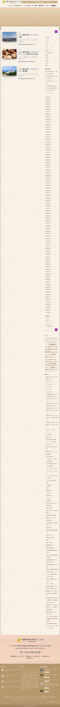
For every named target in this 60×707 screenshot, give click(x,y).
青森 (49, 369)
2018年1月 (48, 309)
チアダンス (49, 341)
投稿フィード (48, 321)
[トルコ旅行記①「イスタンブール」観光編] (9, 71)
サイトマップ (48, 389)
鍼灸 (52, 367)
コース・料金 (26, 5)
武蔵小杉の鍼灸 (53, 352)
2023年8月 (48, 190)
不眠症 (47, 487)
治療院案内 (53, 5)
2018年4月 (48, 307)
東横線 (49, 349)
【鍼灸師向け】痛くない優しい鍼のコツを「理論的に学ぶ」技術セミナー (51, 600)
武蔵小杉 (25, 678)
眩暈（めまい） (49, 535)
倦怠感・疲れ (49, 490)
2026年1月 (48, 116)
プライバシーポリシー (50, 429)
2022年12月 (48, 210)
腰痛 (50, 363)
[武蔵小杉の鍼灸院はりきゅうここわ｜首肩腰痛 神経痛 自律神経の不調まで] (12, 2)
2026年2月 (48, 114)
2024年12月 (48, 149)
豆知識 (47, 60)
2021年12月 (48, 241)
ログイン (47, 318)
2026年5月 (48, 106)
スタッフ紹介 (34, 5)
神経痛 (50, 361)
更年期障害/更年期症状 (51, 515)
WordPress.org (49, 326)
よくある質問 (48, 434)
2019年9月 (48, 304)
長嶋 (47, 62)
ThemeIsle (55, 701)
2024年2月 (48, 175)
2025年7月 (48, 132)
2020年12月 (48, 269)
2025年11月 (48, 121)
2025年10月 (48, 124)
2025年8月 (48, 129)
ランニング (30, 672)
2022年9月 (48, 218)
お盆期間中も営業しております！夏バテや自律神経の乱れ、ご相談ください (51, 88)
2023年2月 (48, 205)
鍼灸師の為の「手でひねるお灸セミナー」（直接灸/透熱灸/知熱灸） (51, 607)
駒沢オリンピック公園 (49, 371)
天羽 (47, 47)
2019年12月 (48, 299)
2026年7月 (48, 101)
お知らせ (47, 40)
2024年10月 (48, 154)
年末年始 (30, 675)
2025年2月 (48, 144)
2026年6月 (48, 104)
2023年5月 (48, 198)
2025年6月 (48, 134)
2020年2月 (48, 294)
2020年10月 (48, 274)
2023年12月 (48, 180)
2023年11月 (48, 182)
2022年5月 (48, 228)
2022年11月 (48, 213)
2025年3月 (48, 142)
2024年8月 (48, 160)
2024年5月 (48, 167)
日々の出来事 (48, 52)
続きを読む (21, 41)
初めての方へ (18, 5)
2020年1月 (48, 297)
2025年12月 (48, 119)
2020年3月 (48, 292)
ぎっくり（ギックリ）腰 (51, 468)
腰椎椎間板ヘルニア (50, 545)
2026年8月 (48, 99)
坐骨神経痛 (54, 342)
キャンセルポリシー (50, 384)
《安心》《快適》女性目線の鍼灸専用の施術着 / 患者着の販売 (51, 618)
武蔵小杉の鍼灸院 (48, 354)
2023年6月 (48, 195)
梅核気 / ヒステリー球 (50, 517)
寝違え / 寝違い (49, 507)
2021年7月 (48, 251)
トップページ (11, 5)
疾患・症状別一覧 (49, 456)
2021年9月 (48, 246)
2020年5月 (48, 287)
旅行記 (47, 50)
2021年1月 (48, 266)
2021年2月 (48, 264)
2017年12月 (48, 312)
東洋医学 (53, 349)
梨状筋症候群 (49, 520)
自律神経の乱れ (48, 365)
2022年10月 (48, 215)
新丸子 (50, 346)
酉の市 (50, 367)
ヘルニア (53, 341)
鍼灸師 (55, 367)
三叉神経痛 (48, 485)
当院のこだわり (49, 444)
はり (27, 669)
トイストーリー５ (49, 92)
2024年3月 (48, 172)
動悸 (52, 342)
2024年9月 (48, 157)
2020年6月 (48, 284)
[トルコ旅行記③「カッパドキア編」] (9, 36)
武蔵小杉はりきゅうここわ (50, 357)
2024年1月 (48, 177)
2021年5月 (48, 256)
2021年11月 (48, 243)
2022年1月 (48, 238)
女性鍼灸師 (52, 344)
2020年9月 (48, 276)
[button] (44, 5)
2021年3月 (48, 261)
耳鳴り (47, 540)
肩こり (53, 361)
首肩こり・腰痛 (49, 583)
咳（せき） (48, 498)
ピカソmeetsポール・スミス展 (50, 680)
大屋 (47, 45)
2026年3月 (48, 111)
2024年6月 (48, 165)
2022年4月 (48, 231)
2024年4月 (48, 170)
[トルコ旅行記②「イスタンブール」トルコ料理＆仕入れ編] (9, 53)
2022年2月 (48, 236)
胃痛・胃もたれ (49, 542)
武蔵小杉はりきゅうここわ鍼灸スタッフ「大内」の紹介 (51, 410)
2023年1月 (48, 208)
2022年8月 (48, 220)
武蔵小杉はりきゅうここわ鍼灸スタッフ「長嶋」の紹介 (51, 417)
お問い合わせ (48, 381)
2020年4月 (48, 289)
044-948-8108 (32, 652)
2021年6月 (48, 254)
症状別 (47, 57)
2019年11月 (48, 302)
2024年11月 (48, 152)
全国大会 (49, 342)
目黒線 (47, 361)
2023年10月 (48, 185)
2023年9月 (48, 187)
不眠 (47, 342)
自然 (48, 367)
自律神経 (53, 363)
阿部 (47, 65)
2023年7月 (48, 193)
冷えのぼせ (48, 493)
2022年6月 (48, 226)
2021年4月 (48, 259)
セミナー (33, 670)
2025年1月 (48, 147)
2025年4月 (48, 139)
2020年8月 (48, 279)
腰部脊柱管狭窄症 (50, 547)
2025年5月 (48, 137)
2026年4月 (48, 109)
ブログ (47, 5)
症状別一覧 (41, 5)
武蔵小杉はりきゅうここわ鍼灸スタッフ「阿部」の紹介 (51, 424)
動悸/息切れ (48, 495)
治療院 (55, 359)
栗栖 (47, 55)
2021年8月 (48, 248)
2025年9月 (48, 127)
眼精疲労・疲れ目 (50, 537)
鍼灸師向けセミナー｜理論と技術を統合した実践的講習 (51, 593)
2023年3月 (48, 203)
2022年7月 (48, 223)
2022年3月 (48, 233)
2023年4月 (48, 200)
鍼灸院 (46, 369)
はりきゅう (52, 337)
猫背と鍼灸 (48, 527)
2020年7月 (48, 281)
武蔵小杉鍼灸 (51, 359)
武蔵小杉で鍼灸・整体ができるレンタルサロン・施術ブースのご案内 (51, 625)
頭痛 (54, 369)
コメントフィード (49, 323)
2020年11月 (48, 271)
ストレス (54, 339)
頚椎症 (52, 369)
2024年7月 (48, 162)
